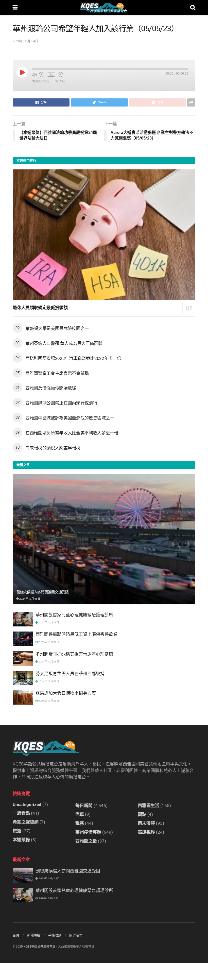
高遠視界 (146, 832)
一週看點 (21, 813)
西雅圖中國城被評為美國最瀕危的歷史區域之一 (69, 418)
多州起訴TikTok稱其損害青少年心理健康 (74, 654)
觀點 (142, 814)
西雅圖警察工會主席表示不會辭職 (57, 373)
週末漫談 (146, 823)
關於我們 (75, 935)
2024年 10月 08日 (29, 598)
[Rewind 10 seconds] (41, 74)
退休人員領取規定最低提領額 (40, 307)
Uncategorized (27, 804)
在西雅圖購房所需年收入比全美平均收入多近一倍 (71, 432)
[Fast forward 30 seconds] (60, 74)
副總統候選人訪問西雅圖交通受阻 (42, 592)
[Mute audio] (34, 74)
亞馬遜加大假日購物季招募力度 (66, 693)
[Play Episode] (22, 72)
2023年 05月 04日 (25, 41)
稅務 (79, 823)
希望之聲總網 (26, 822)
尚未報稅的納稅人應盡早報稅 (52, 447)
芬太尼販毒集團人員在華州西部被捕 (70, 673)
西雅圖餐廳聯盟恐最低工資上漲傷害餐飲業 (76, 634)
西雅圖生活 (148, 805)
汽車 (79, 814)
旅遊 (17, 830)
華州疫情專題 (88, 832)
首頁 (16, 935)
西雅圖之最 (86, 841)
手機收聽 (54, 935)
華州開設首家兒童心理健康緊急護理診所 (74, 614)
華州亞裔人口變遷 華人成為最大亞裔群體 (63, 343)
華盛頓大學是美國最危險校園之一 (57, 328)
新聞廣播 (33, 935)
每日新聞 (84, 805)
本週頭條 (21, 839)
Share (60, 81)
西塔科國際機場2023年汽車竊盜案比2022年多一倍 (73, 358)
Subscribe (40, 81)
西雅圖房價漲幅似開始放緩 (50, 388)
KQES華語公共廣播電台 (40, 946)
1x (51, 74)
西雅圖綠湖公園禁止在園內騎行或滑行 (61, 403)
